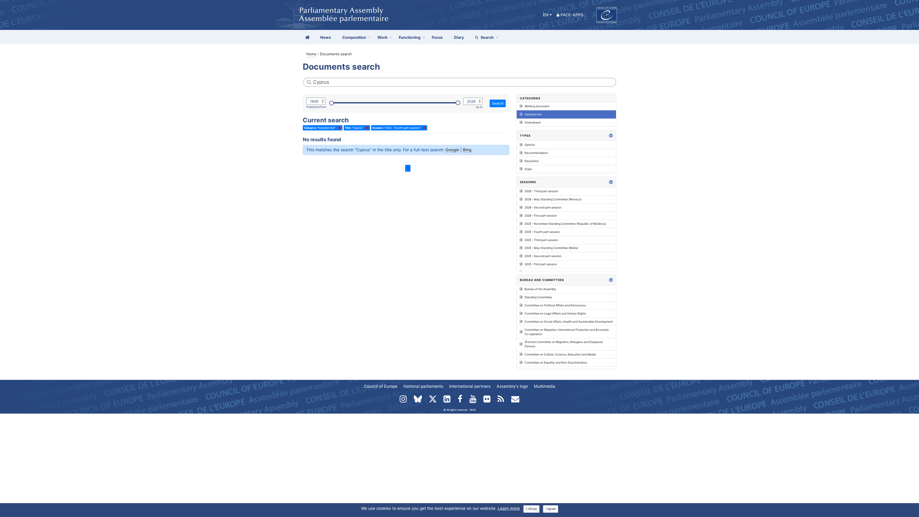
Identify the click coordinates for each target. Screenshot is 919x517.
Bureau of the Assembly (540, 289)
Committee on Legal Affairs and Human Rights (555, 313)
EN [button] (546, 14)
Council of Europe (381, 386)
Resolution (532, 161)
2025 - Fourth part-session (542, 232)
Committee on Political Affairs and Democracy (555, 305)
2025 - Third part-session (541, 240)
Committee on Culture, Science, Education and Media (560, 354)
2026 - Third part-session (541, 191)
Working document (537, 106)
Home (311, 54)
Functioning (409, 37)
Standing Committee (538, 297)
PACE (473, 409)
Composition (354, 37)
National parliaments (423, 386)
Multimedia (544, 386)
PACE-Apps (571, 14)
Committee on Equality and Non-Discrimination (556, 362)
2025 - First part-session (541, 264)
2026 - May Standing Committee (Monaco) (553, 199)
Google (452, 149)
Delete (338, 127)
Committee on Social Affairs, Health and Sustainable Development (569, 321)
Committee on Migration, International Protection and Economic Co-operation (567, 332)
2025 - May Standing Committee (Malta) (551, 248)
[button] (611, 135)
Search (487, 37)
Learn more (509, 508)
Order (528, 169)
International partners (470, 386)
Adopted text (533, 114)
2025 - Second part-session (543, 256)
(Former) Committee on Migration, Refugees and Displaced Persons (564, 344)
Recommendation (536, 153)
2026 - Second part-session (543, 207)
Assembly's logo (512, 386)
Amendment (533, 122)
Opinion (530, 144)
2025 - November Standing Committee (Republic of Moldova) (565, 223)
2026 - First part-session (541, 215)
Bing (467, 149)
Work (382, 37)
